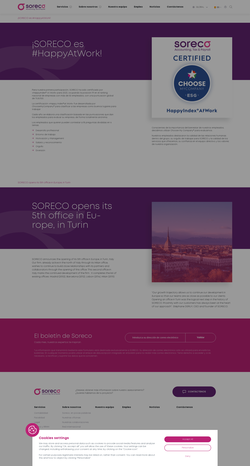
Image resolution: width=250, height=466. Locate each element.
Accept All (187, 439)
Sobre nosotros (71, 407)
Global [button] (200, 7)
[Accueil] (31, 7)
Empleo (138, 7)
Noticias (155, 7)
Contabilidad (41, 413)
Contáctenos (175, 7)
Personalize (188, 448)
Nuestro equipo (117, 7)
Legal (37, 422)
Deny (187, 456)
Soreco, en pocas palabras (76, 413)
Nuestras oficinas (71, 418)
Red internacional (71, 427)
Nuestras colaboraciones (75, 422)
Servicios (39, 407)
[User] (225, 7)
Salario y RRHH (41, 427)
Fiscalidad (39, 418)
